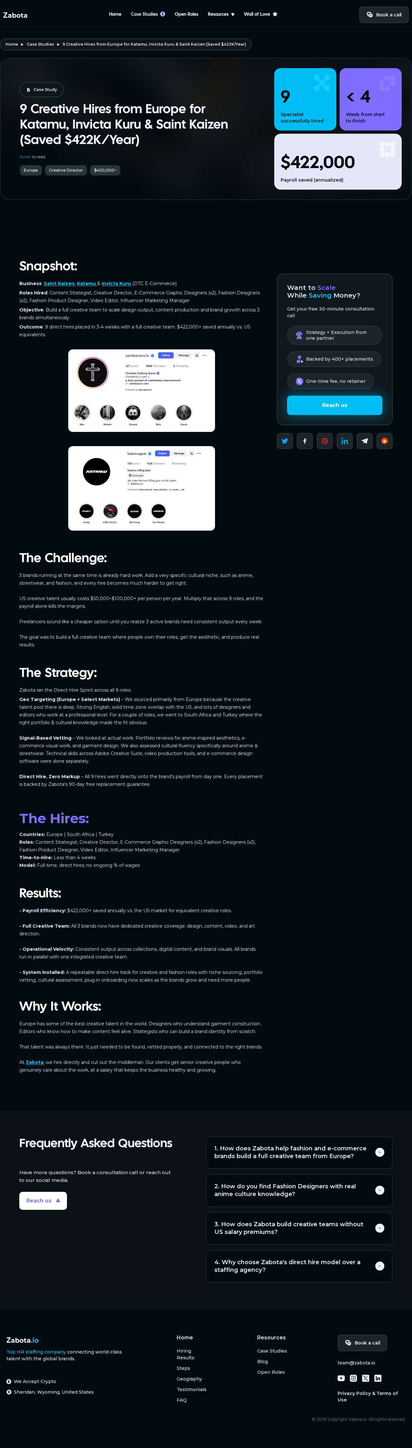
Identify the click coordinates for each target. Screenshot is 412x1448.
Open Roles (186, 15)
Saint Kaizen (59, 283)
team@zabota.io (356, 1363)
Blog (262, 1361)
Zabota (34, 1062)
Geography (189, 1379)
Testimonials (192, 1389)
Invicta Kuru (116, 283)
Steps (183, 1368)
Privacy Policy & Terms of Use (368, 1396)
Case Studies (40, 44)
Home (115, 15)
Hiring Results (185, 1354)
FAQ (182, 1400)
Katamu (87, 283)
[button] (221, 15)
